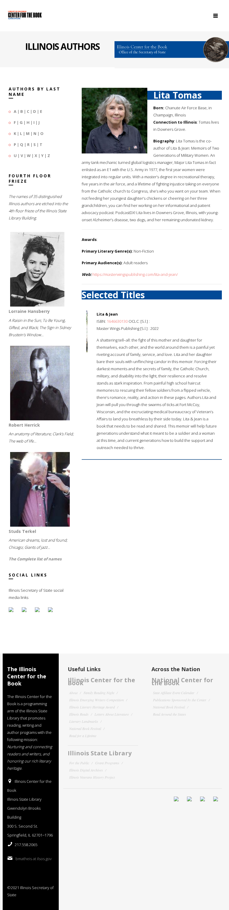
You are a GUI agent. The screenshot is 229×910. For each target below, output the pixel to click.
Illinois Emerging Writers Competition (96, 699)
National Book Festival (85, 728)
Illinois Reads (79, 714)
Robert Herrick (24, 425)
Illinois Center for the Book (101, 681)
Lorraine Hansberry (29, 311)
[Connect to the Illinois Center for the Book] (171, 47)
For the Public (79, 762)
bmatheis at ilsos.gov (34, 858)
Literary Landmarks (83, 721)
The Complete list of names (35, 559)
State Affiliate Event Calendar (173, 692)
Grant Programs (107, 762)
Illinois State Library (99, 753)
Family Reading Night (98, 692)
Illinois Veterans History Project (92, 777)
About (73, 692)
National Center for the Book (182, 681)
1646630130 (117, 321)
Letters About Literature (112, 714)
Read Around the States (169, 714)
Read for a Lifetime (82, 735)
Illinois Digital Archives (86, 770)
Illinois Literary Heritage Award (92, 707)
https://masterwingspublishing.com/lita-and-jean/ (135, 274)
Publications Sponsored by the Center (179, 699)
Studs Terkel (22, 531)
